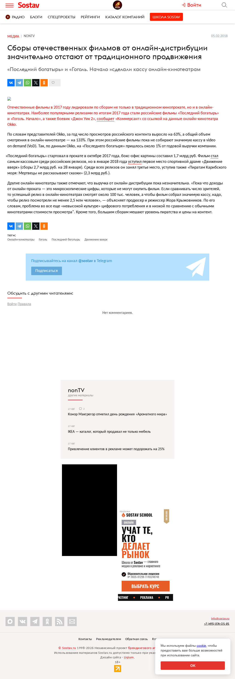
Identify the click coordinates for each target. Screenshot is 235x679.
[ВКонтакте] (11, 82)
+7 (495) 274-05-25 (216, 623)
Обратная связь (136, 639)
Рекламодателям (108, 639)
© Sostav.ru (67, 648)
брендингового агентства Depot (152, 648)
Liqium (129, 657)
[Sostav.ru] (38, 5)
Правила (24, 304)
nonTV (76, 390)
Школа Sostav (166, 17)
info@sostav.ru (220, 618)
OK (193, 666)
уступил (135, 162)
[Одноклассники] (44, 82)
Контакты (85, 639)
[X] (35, 82)
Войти (12, 304)
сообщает (105, 119)
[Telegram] (19, 82)
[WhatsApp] (27, 82)
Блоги (36, 17)
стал (214, 156)
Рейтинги (90, 17)
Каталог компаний (124, 17)
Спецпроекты (61, 17)
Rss (154, 639)
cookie (201, 645)
